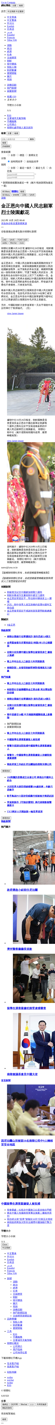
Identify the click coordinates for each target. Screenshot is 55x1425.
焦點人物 (11, 67)
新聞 (9, 1278)
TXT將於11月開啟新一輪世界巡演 (25, 811)
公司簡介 (11, 124)
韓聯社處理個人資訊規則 (20, 127)
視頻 (9, 79)
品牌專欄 (11, 1319)
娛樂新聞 (11, 91)
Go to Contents (8, 2)
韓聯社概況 (13, 1343)
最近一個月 (25, 168)
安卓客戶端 (13, 1363)
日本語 (10, 1262)
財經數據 (11, 70)
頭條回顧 (11, 85)
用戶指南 (17, 1349)
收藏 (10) (11, 96)
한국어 (10, 1256)
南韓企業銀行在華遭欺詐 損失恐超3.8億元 (28, 636)
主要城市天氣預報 (16, 118)
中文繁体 (11, 1253)
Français (11, 1270)
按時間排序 (16, 161)
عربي (9, 1265)
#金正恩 (11, 625)
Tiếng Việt (12, 1273)
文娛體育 (11, 57)
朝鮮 (9, 61)
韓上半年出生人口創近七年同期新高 (26, 661)
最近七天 (40, 168)
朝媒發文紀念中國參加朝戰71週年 (24, 592)
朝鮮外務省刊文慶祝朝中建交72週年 (26, 595)
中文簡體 (6, 1248)
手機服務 (11, 121)
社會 (9, 54)
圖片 (9, 76)
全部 (13, 155)
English (10, 1259)
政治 (9, 48)
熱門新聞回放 (20, 1312)
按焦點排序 (32, 161)
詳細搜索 (6, 146)
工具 (9, 1331)
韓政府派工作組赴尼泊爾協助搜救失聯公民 (29, 764)
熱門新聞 (11, 88)
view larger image (15, 313)
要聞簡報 (11, 73)
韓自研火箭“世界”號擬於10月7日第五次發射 (30, 1219)
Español (11, 1268)
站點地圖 (11, 1372)
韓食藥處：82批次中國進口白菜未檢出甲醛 (29, 1210)
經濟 (9, 51)
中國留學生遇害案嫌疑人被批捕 (23, 739)
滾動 (9, 45)
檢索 (4, 143)
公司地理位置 (20, 1352)
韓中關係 (11, 64)
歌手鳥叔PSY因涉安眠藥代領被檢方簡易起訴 (30, 796)
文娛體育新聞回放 (22, 1315)
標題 (22, 155)
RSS (9, 115)
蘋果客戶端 (13, 1366)
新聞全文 (33, 155)
